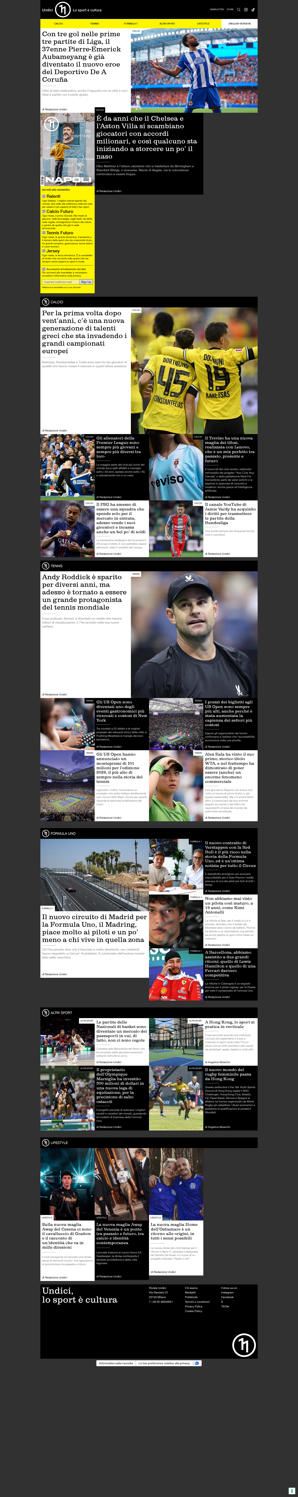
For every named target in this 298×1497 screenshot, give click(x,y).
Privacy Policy (193, 1306)
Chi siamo (191, 1287)
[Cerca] (238, 9)
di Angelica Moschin (217, 1062)
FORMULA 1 (131, 23)
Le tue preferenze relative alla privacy (164, 1363)
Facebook (227, 1297)
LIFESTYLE (203, 23)
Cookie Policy (193, 1311)
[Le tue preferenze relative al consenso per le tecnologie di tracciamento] (292, 1491)
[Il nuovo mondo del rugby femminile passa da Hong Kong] (203, 1098)
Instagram (227, 1292)
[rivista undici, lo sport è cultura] (72, 9)
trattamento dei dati (74, 269)
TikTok (225, 1306)
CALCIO (58, 23)
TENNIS (94, 23)
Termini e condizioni (197, 1301)
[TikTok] (253, 9)
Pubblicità (191, 1297)
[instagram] (246, 9)
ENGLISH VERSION (240, 23)
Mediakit (190, 1292)
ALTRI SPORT (167, 23)
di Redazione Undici (54, 109)
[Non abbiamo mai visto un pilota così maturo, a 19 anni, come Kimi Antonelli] (203, 921)
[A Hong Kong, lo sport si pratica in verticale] (203, 1042)
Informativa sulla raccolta (116, 1363)
